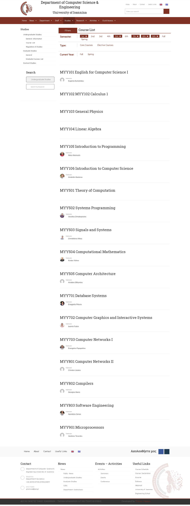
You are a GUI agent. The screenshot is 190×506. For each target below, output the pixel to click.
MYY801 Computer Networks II (86, 361)
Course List (30, 42)
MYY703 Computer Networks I (86, 339)
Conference (105, 481)
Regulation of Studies (34, 46)
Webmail (138, 485)
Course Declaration (142, 473)
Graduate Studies (30, 50)
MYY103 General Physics (81, 111)
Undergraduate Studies (32, 34)
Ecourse (138, 477)
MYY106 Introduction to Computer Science (96, 168)
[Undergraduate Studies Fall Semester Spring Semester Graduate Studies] (40, 79)
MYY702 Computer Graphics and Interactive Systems (106, 317)
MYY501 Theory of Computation (87, 190)
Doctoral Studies (29, 63)
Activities (93, 20)
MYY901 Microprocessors (82, 427)
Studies (68, 20)
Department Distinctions (73, 489)
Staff (57, 20)
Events (103, 477)
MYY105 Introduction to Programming (93, 146)
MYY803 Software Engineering (87, 405)
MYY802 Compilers (76, 383)
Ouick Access (107, 20)
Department (45, 20)
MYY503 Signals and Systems (86, 229)
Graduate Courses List (34, 59)
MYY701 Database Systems (83, 295)
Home (127, 4)
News (31, 20)
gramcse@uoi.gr (32, 489)
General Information (34, 38)
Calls (65, 485)
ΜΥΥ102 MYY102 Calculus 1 (84, 94)
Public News (68, 473)
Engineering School (142, 493)
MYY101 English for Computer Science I (94, 72)
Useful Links (152, 4)
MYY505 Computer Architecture (88, 273)
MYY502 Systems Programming (87, 207)
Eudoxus (138, 481)
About (135, 4)
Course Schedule (141, 469)
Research (80, 20)
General (29, 55)
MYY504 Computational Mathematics (93, 251)
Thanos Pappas (143, 501)
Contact (142, 4)
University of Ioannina (144, 489)
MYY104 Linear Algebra (80, 129)
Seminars (104, 473)
